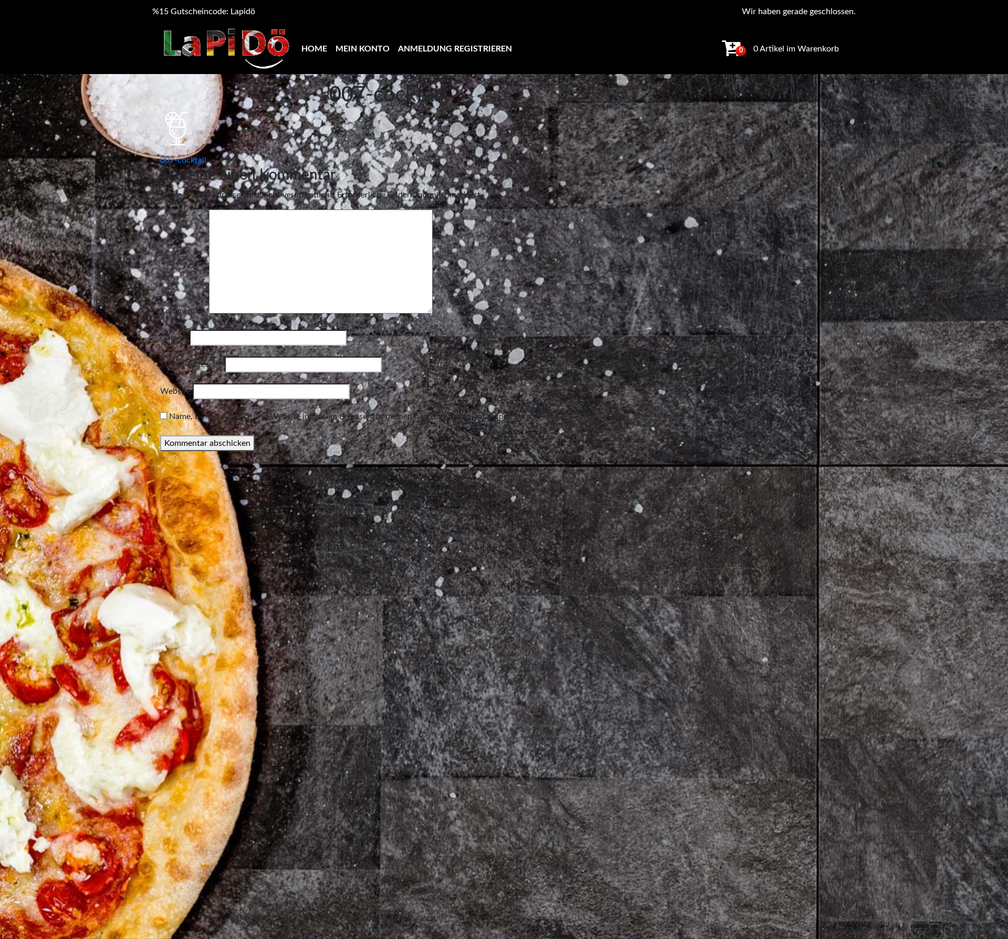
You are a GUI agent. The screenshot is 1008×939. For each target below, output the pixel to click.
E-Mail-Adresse (191, 364)
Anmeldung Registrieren (455, 49)
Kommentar (184, 311)
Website (175, 391)
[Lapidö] (226, 48)
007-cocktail (183, 160)
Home (314, 49)
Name (173, 337)
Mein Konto (362, 49)
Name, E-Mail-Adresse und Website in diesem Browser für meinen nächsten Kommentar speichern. (351, 416)
